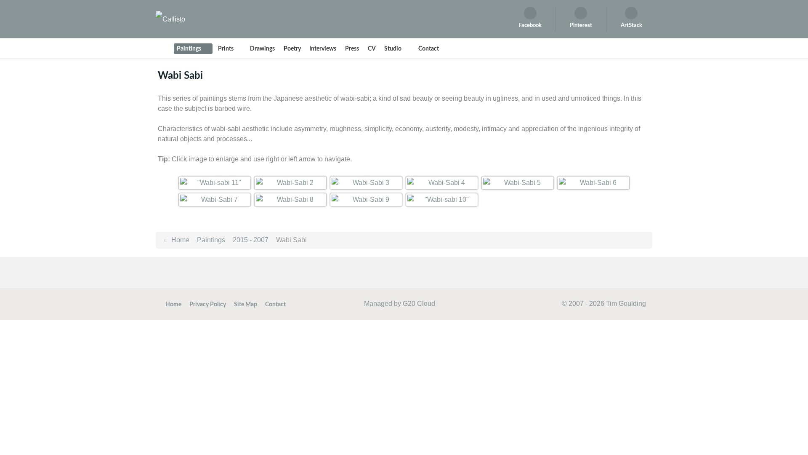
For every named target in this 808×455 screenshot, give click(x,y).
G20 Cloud (419, 303)
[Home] (163, 48)
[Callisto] (170, 18)
